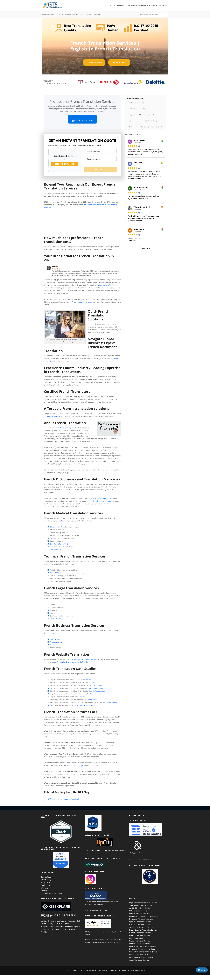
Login (164, 5)
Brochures (53, 645)
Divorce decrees (56, 619)
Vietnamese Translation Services (141, 927)
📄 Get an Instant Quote (82, 120)
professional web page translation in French (70, 662)
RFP (51, 573)
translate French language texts (85, 659)
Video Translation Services (139, 913)
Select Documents (64, 164)
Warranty (44, 888)
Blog (155, 5)
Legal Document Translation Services (143, 903)
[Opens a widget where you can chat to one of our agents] (202, 970)
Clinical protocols (56, 527)
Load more (146, 248)
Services (120, 5)
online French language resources (100, 501)
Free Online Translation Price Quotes (143, 952)
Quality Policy (46, 885)
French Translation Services (139, 935)
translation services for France (105, 285)
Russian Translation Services (139, 941)
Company (112, 5)
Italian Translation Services (139, 938)
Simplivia (92, 682)
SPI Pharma (81, 697)
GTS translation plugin (75, 765)
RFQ (57, 573)
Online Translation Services (139, 954)
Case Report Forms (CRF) (59, 544)
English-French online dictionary (100, 498)
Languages (130, 5)
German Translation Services (140, 924)
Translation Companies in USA (140, 905)
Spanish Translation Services (140, 922)
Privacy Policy (46, 882)
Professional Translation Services (141, 957)
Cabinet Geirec (92, 699)
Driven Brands (95, 694)
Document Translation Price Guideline (143, 949)
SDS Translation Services (138, 911)
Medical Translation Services (140, 943)
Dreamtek (88, 680)
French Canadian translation (82, 302)
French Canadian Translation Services (143, 930)
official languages (65, 428)
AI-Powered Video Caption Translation (143, 916)
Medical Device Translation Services (142, 946)
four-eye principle (53, 416)
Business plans (55, 639)
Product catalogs (56, 642)
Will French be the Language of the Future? (63, 799)
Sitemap (44, 890)
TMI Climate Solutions (110, 702)
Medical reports (55, 550)
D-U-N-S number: (140, 860)
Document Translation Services (141, 919)
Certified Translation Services (140, 908)
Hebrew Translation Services (140, 933)
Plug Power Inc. (99, 685)
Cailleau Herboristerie (85, 705)
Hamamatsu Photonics (96, 688)
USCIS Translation (144, 5)
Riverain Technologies (97, 691)
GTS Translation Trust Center (51, 893)
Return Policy (46, 880)
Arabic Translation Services (139, 960)
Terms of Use (46, 877)
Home (44, 14)
